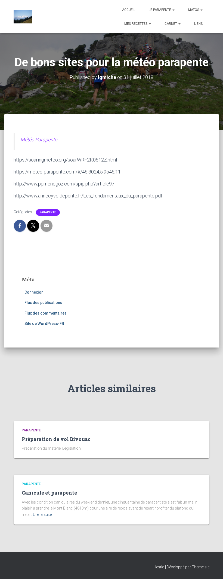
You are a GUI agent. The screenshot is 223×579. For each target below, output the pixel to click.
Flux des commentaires (45, 313)
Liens (198, 24)
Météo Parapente (38, 139)
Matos (194, 10)
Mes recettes (136, 24)
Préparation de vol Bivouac (56, 439)
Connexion (34, 292)
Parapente (48, 212)
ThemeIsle (200, 567)
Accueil (128, 10)
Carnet (171, 24)
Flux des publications (43, 302)
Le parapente (160, 10)
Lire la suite (42, 514)
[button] (173, 10)
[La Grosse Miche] (23, 16)
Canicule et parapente (49, 492)
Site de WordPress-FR (44, 323)
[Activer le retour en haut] (212, 568)
